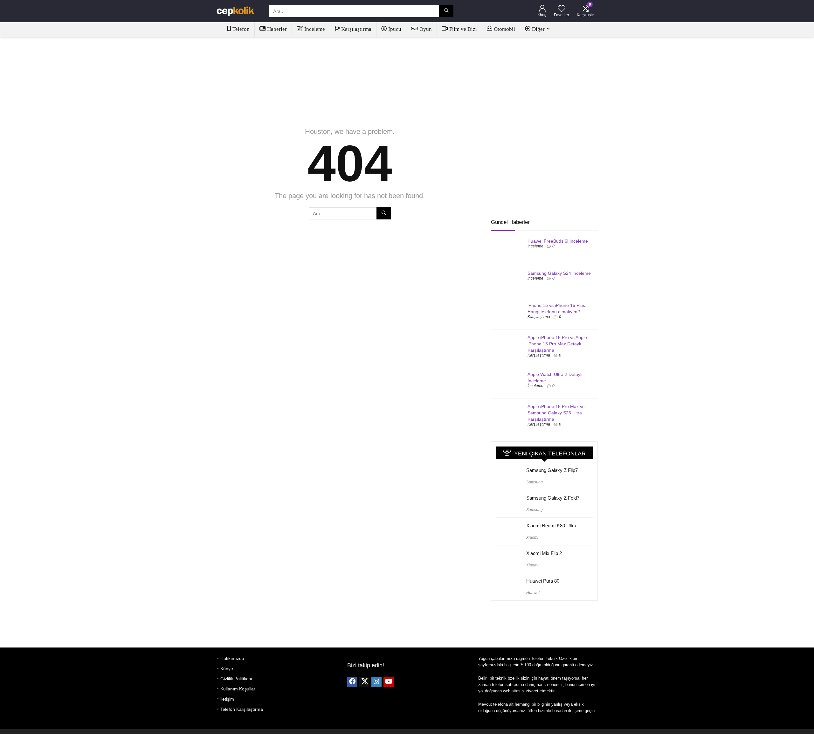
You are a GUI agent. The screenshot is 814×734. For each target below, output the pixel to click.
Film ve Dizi (463, 29)
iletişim (227, 699)
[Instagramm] (376, 682)
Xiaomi (532, 537)
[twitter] (364, 682)
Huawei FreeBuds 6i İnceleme (558, 241)
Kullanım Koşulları (238, 688)
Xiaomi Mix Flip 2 (544, 553)
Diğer (538, 29)
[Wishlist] (561, 9)
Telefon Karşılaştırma (241, 709)
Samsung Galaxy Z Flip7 (552, 470)
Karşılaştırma (356, 29)
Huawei (533, 593)
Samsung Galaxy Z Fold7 (552, 498)
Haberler (277, 29)
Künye (226, 668)
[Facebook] (352, 682)
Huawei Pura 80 (542, 581)
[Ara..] (446, 11)
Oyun (425, 29)
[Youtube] (388, 682)
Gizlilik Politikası (236, 678)
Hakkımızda (232, 658)
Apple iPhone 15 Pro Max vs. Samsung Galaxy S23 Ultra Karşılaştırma (557, 413)
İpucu (394, 29)
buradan (559, 710)
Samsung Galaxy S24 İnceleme (559, 273)
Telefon (241, 29)
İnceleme (314, 29)
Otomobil (504, 29)
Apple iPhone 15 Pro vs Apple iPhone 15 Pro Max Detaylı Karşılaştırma (557, 344)
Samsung (534, 482)
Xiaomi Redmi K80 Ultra (551, 525)
